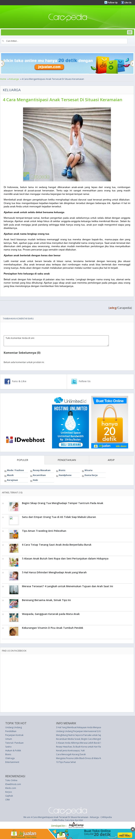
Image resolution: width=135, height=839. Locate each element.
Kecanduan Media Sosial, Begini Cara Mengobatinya (81, 738)
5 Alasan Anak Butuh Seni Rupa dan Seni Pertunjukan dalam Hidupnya (65, 558)
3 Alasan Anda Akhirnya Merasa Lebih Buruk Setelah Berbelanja (87, 742)
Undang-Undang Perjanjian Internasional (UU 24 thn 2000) (85, 731)
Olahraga (10, 758)
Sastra (8, 746)
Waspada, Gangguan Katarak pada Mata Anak (51, 614)
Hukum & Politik (13, 750)
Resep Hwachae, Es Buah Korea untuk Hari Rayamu (81, 746)
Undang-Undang (13, 727)
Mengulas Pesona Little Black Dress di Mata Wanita (81, 758)
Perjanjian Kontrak (14, 735)
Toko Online (11, 780)
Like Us (127, 2)
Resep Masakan (41, 470)
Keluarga (14, 78)
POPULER (22, 460)
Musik (10, 475)
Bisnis (62, 470)
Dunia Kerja (91, 475)
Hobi (35, 480)
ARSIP (111, 460)
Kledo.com (10, 788)
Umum (8, 738)
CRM (7, 799)
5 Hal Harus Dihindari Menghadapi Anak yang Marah (54, 572)
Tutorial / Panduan (14, 742)
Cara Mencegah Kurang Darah (71, 754)
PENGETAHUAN (67, 460)
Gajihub (9, 795)
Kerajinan (12, 480)
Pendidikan (10, 731)
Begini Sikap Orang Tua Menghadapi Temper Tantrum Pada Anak (62, 503)
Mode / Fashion (15, 470)
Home (3, 78)
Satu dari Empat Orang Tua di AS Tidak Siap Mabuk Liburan (59, 517)
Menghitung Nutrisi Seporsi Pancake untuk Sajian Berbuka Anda (87, 735)
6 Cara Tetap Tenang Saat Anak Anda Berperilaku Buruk (56, 544)
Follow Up (112, 2)
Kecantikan (39, 475)
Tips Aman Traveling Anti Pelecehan (44, 530)
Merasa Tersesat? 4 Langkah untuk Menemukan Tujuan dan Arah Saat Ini (67, 586)
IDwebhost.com (13, 784)
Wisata (88, 470)
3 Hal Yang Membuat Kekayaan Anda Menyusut (79, 727)
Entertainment (12, 762)
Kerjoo (8, 791)
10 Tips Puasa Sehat (66, 762)
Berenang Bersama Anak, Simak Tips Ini (46, 600)
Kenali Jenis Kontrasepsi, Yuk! (70, 750)
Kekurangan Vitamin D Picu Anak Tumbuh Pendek (52, 627)
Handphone (65, 475)
